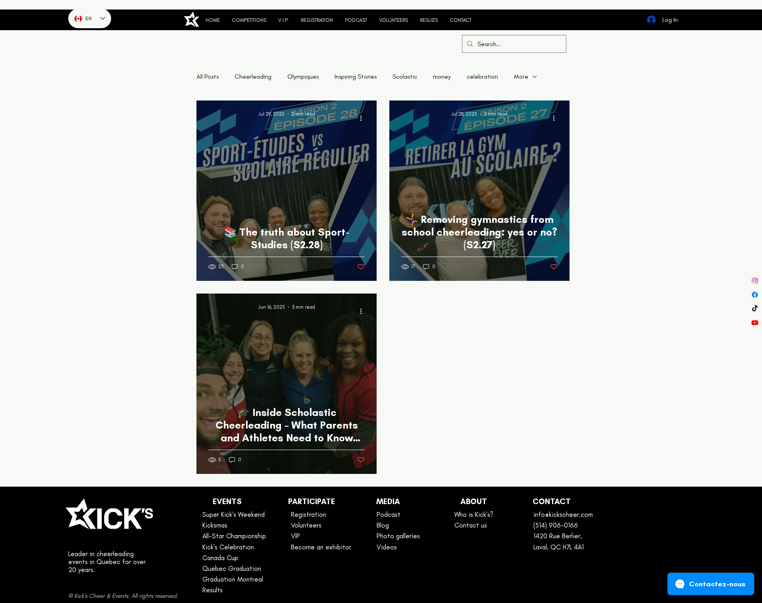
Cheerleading (253, 76)
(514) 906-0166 (555, 525)
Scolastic (405, 76)
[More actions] (363, 118)
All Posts (207, 76)
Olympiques (303, 76)
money (442, 76)
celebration (482, 76)
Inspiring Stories (356, 76)
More (521, 76)
